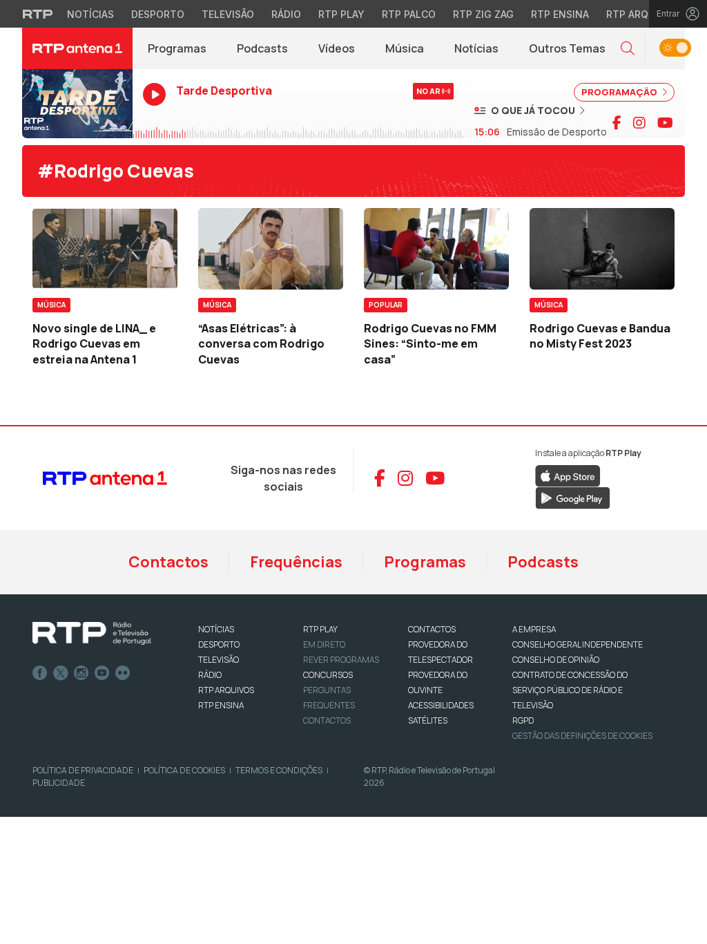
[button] (628, 48)
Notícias (90, 14)
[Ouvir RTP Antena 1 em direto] (77, 103)
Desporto (157, 14)
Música (404, 48)
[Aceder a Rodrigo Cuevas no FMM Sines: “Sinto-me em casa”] (436, 249)
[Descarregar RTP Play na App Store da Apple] (568, 474)
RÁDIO (210, 675)
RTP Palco (409, 14)
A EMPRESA (534, 629)
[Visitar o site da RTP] (38, 14)
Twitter (60, 673)
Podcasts (262, 48)
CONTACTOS (432, 629)
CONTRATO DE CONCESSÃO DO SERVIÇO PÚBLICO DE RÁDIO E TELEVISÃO (570, 690)
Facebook (40, 673)
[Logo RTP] (91, 633)
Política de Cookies (184, 770)
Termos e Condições (278, 770)
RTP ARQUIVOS (226, 690)
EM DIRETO (324, 644)
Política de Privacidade (82, 770)
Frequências (296, 561)
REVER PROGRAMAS (341, 659)
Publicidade (58, 783)
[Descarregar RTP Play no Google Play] (572, 496)
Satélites (427, 720)
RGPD (523, 720)
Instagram (81, 673)
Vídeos (336, 48)
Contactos (168, 561)
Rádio (286, 14)
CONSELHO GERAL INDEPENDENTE (577, 644)
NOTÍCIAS (216, 629)
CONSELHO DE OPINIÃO (555, 659)
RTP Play (341, 14)
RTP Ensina (560, 14)
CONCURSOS (328, 675)
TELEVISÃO (218, 659)
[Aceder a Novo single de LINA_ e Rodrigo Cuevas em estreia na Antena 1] (104, 249)
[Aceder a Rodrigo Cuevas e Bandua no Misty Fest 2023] (602, 249)
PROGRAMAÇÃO (620, 92)
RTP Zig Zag (483, 14)
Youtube (102, 673)
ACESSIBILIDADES (441, 705)
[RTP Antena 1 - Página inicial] (77, 48)
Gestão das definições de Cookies (582, 736)
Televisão (228, 14)
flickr (122, 673)
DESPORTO (219, 644)
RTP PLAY (320, 629)
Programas (177, 48)
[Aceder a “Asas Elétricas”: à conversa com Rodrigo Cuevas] (270, 249)
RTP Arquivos (642, 14)
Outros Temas (567, 48)
